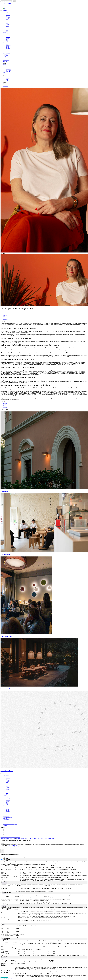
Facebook (5, 315)
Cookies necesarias (6, 859)
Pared (7, 20)
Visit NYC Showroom (7, 3)
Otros (7, 40)
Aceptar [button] (11, 846)
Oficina (7, 38)
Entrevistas (8, 48)
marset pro (5, 58)
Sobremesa (8, 17)
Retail (7, 39)
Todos (7, 33)
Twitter (4, 316)
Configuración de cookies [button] (19, 846)
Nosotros (5, 49)
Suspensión (8, 15)
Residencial (8, 35)
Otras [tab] (2, 923)
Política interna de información (22, 838)
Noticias (7, 46)
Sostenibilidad (6, 819)
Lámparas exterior (6, 22)
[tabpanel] (44, 871)
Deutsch (4, 65)
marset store (5, 61)
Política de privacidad (33, 838)
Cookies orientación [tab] (5, 904)
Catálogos (5, 822)
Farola (7, 31)
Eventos (7, 47)
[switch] (1, 882)
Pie (6, 16)
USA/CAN (5, 66)
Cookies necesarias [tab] (4, 858)
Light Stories (8, 45)
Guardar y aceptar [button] (4, 977)
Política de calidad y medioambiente (8, 838)
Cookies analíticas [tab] (4, 956)
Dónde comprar (6, 60)
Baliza (7, 30)
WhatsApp (5, 319)
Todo (7, 44)
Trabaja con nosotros (7, 817)
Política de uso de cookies (49, 838)
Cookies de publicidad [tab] (5, 938)
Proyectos (5, 32)
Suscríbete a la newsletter (6, 837)
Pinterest (5, 317)
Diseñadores (5, 41)
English (4, 64)
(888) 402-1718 (7, 5)
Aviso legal (40, 838)
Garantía (5, 825)
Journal (4, 42)
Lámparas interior (6, 12)
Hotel (7, 34)
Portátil (7, 18)
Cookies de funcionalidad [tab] (6, 892)
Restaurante (8, 37)
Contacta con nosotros (15, 837)
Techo (7, 19)
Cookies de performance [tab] (5, 881)
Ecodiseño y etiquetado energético (10, 824)
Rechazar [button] (3, 846)
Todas (7, 13)
